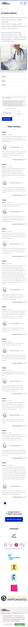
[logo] (6, 3)
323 (20, 503)
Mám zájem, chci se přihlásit (14, 519)
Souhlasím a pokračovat (19, 625)
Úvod (2, 8)
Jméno (4, 76)
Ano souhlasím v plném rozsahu (10, 108)
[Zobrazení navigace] (25, 3)
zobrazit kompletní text (17, 159)
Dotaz (4, 84)
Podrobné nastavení (8, 624)
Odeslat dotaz (7, 118)
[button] (21, 3)
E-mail (4, 81)
